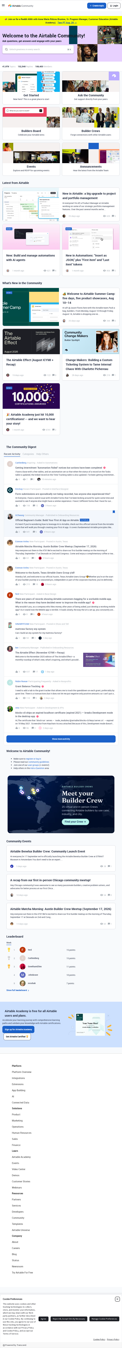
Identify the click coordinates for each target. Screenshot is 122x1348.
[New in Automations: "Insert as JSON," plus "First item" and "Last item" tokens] (91, 250)
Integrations (18, 1078)
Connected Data (20, 1102)
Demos (15, 1175)
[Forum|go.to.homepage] (20, 6)
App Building (18, 1090)
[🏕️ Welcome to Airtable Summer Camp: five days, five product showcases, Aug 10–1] (61, 307)
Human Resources (21, 1132)
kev (16, 647)
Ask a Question (37, 768)
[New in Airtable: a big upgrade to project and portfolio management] (61, 204)
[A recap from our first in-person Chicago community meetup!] (61, 887)
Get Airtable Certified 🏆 (17, 1036)
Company (17, 1235)
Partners (16, 1199)
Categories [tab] (28, 454)
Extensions (18, 1084)
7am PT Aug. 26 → (67, 22)
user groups (33, 765)
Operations (18, 1126)
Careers (16, 1248)
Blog (14, 1254)
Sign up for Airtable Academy (18, 1029)
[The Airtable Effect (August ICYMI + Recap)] (31, 355)
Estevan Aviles (22, 541)
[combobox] (38, 49)
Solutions (17, 1108)
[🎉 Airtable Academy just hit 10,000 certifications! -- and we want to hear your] (31, 409)
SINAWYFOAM (22, 623)
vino (17, 707)
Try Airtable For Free (22, 1272)
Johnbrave (33, 974)
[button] (3, 6)
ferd (17, 593)
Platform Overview (21, 1072)
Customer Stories (21, 1181)
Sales (15, 1139)
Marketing (17, 1120)
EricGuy (19, 489)
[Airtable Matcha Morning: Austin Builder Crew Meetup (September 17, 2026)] (61, 916)
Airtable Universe (21, 1230)
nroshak (32, 983)
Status (15, 1260)
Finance (16, 1145)
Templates (17, 1224)
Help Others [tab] (42, 454)
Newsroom (17, 1266)
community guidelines (38, 761)
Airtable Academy (21, 1157)
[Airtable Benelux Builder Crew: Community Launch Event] (61, 858)
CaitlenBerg (20, 462)
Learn (15, 1150)
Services (16, 1205)
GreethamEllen (35, 966)
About (15, 1242)
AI (13, 1096)
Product (16, 1114)
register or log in (33, 758)
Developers (18, 1211)
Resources (17, 1193)
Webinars (17, 1187)
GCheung (19, 515)
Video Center (18, 1169)
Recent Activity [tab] (12, 454)
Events (15, 1163)
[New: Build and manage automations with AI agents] (31, 250)
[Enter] (5, 49)
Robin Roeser (21, 681)
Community (18, 1217)
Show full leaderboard (16, 990)
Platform (16, 1065)
